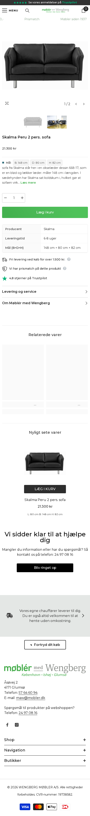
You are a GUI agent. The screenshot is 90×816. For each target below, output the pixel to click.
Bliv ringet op (45, 568)
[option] (45, 65)
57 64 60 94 (28, 693)
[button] (76, 104)
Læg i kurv (45, 212)
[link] (23, 404)
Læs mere (28, 182)
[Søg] (27, 10)
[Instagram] (17, 725)
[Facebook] (7, 725)
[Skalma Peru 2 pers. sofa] (45, 463)
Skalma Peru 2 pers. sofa (45, 500)
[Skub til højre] (83, 616)
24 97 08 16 (28, 713)
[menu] (4, 10)
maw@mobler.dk (30, 698)
